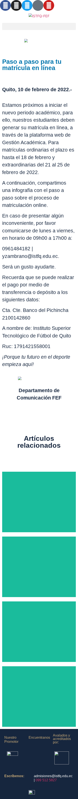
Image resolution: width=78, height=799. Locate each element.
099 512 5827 (46, 780)
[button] (39, 26)
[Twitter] (27, 5)
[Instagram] (16, 5)
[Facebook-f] (5, 5)
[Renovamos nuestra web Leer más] (39, 631)
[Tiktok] (37, 5)
